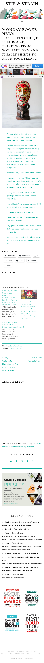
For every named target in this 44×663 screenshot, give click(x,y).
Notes (20, 346)
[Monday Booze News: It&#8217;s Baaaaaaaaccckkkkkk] (11, 330)
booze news (14, 348)
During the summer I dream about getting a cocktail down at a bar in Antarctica (21, 195)
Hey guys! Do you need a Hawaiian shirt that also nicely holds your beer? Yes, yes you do (24, 229)
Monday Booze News (22, 536)
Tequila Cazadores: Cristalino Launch (21, 553)
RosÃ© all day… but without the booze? (24, 173)
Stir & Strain (22, 4)
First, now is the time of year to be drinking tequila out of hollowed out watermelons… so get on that (22, 137)
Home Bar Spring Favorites (16, 529)
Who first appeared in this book (20, 212)
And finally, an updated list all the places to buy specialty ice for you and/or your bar (24, 240)
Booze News (14, 346)
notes (21, 348)
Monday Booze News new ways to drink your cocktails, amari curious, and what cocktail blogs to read (29, 310)
